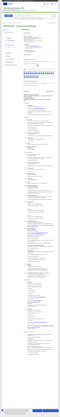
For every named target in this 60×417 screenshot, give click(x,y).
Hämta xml (9, 37)
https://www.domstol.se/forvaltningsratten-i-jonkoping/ (43, 325)
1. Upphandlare (8, 53)
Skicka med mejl (10, 45)
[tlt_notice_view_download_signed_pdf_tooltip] (37, 65)
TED (4, 22)
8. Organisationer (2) (9, 62)
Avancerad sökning (25, 18)
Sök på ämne (39, 18)
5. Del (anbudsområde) (10, 59)
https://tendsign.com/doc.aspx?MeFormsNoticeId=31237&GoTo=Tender (38, 233)
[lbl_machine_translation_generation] (38, 81)
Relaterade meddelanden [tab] (8, 32)
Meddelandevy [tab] (6, 29)
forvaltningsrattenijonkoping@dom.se (40, 322)
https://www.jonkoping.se (37, 300)
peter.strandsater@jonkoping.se (36, 46)
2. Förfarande (8, 56)
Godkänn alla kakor (37, 410)
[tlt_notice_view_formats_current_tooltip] (53, 91)
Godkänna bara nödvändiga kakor (51, 410)
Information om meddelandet (11, 65)
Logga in (47, 3)
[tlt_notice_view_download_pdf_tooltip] (24, 73)
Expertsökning (32, 18)
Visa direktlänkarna (11, 40)
